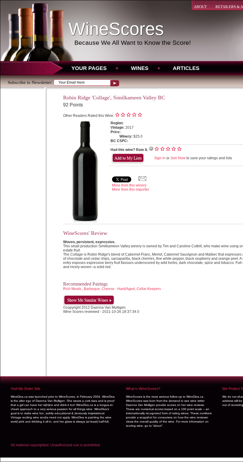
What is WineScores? (143, 389)
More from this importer (130, 189)
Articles (186, 68)
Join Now (178, 158)
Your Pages (89, 68)
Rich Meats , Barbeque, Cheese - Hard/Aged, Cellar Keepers (112, 289)
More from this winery (129, 185)
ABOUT (200, 6)
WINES (139, 68)
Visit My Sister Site (25, 389)
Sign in (159, 158)
